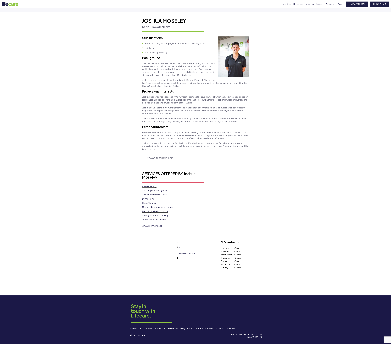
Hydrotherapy (149, 203)
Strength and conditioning (155, 215)
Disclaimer (230, 328)
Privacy (219, 328)
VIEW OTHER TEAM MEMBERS (160, 158)
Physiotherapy (149, 186)
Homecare (298, 4)
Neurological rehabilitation (155, 211)
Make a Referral (357, 4)
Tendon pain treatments (154, 219)
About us (310, 4)
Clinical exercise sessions (154, 194)
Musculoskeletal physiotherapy (157, 207)
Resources (330, 4)
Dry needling (148, 198)
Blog (340, 4)
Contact (199, 328)
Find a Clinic (379, 4)
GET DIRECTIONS (187, 253)
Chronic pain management (155, 190)
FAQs (189, 328)
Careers (319, 4)
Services (287, 4)
